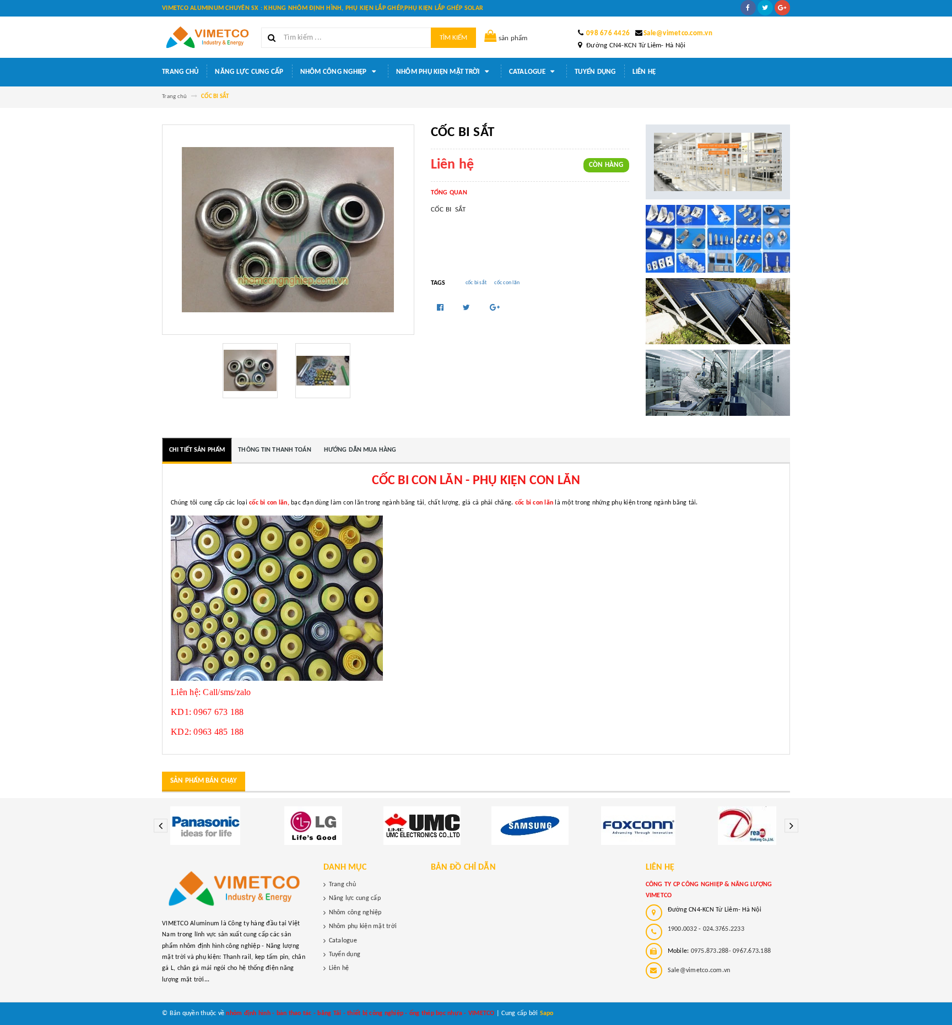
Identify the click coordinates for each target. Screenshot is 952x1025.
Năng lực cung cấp (249, 71)
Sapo (547, 1013)
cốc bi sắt (476, 283)
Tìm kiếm (453, 37)
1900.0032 (682, 929)
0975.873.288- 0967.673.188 (731, 951)
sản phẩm (513, 38)
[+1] (495, 308)
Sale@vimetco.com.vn (677, 33)
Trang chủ (180, 71)
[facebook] (748, 7)
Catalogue (528, 71)
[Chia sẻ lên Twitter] (467, 308)
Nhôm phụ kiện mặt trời (439, 71)
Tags (438, 283)
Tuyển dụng (595, 71)
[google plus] (782, 7)
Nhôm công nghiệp (334, 71)
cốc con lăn (507, 283)
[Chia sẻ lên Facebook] (441, 308)
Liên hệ (644, 71)
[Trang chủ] (207, 37)
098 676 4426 (608, 33)
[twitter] (765, 7)
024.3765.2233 (723, 929)
